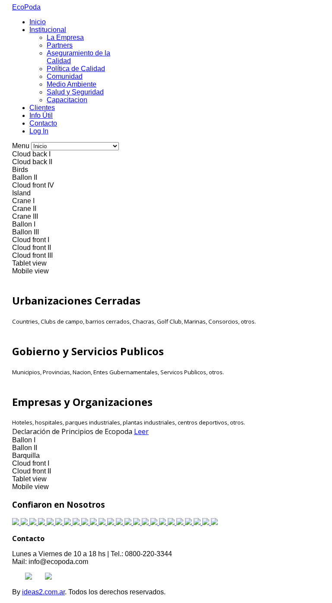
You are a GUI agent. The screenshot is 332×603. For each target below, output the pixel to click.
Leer (141, 431)
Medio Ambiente (71, 84)
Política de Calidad (76, 68)
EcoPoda (26, 7)
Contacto (43, 123)
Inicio (37, 22)
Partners (60, 45)
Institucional (47, 29)
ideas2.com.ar (43, 592)
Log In (38, 131)
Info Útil (41, 115)
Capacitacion (67, 100)
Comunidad (65, 76)
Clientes (42, 107)
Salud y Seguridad (75, 92)
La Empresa (65, 37)
